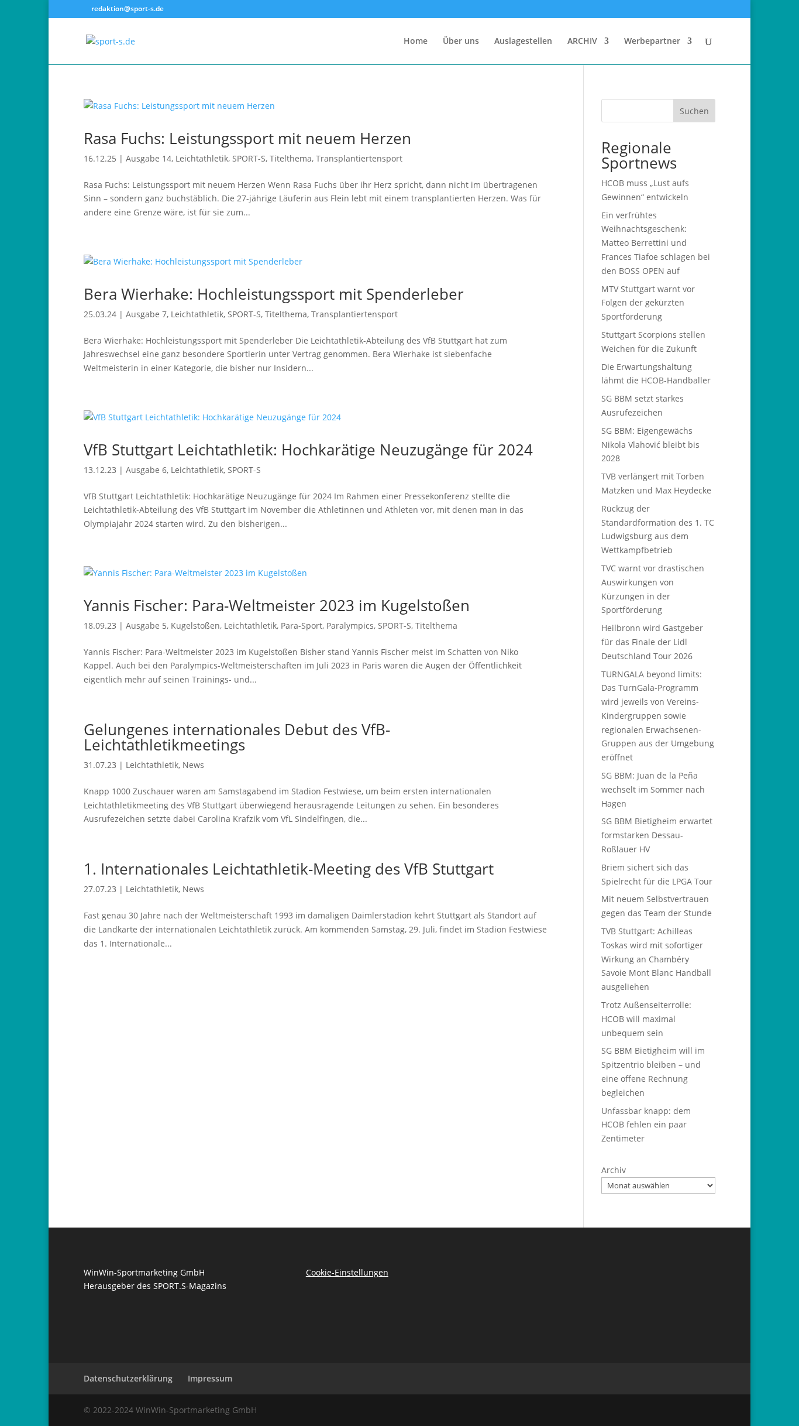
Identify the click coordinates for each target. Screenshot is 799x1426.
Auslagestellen (523, 41)
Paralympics (350, 625)
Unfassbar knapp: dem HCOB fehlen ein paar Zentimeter (646, 1124)
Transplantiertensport (359, 158)
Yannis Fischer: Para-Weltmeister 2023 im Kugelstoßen (277, 605)
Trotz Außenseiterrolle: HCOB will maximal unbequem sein (646, 1018)
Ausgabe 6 (146, 469)
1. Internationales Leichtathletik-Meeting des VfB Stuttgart (289, 868)
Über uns (461, 41)
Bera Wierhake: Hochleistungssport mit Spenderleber (274, 293)
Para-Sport (301, 625)
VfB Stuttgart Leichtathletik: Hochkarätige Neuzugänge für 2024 (308, 449)
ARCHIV (582, 41)
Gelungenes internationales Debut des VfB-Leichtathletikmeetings (237, 737)
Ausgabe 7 (146, 314)
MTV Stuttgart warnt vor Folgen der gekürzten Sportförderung (648, 303)
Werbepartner (652, 41)
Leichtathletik (201, 158)
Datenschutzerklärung (128, 1378)
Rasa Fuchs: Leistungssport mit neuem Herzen (247, 138)
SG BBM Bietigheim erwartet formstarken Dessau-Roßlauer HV (656, 835)
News (193, 764)
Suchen (694, 110)
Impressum (210, 1378)
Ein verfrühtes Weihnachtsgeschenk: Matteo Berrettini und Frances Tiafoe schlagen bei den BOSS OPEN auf (655, 243)
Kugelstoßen (195, 625)
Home (416, 41)
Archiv (613, 1169)
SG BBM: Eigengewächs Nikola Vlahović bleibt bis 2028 (650, 444)
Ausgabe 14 (148, 158)
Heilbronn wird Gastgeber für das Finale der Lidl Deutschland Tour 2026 (652, 641)
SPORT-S (249, 158)
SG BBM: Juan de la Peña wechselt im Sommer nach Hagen (653, 789)
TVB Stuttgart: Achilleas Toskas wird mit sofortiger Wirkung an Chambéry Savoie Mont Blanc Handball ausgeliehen (656, 958)
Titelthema (291, 158)
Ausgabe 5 (146, 625)
